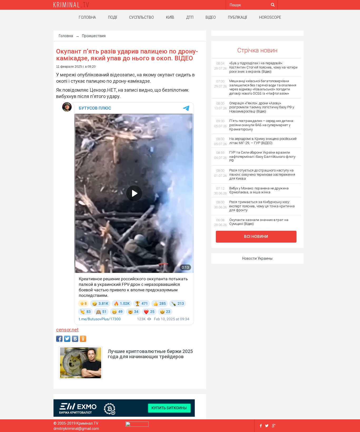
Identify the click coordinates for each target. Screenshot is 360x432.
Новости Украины (257, 258)
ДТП (189, 17)
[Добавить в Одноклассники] (83, 339)
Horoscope (270, 17)
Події (112, 17)
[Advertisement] (24, 115)
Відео (211, 17)
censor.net (67, 329)
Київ (170, 17)
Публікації (237, 17)
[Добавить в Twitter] (67, 339)
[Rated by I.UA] (137, 425)
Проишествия (94, 36)
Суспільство (141, 17)
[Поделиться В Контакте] (75, 339)
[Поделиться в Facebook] (59, 339)
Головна (87, 17)
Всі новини (256, 236)
